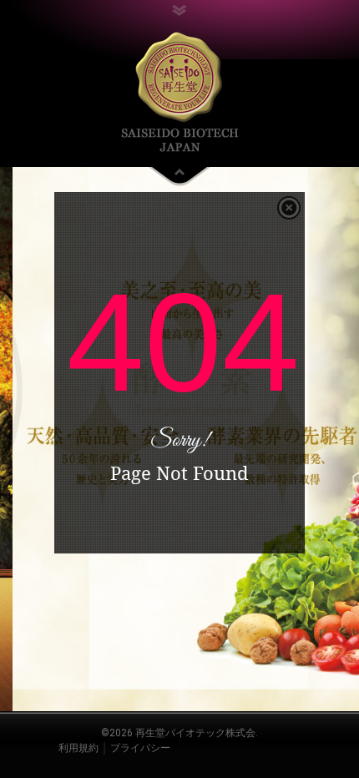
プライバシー (140, 748)
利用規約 (78, 748)
